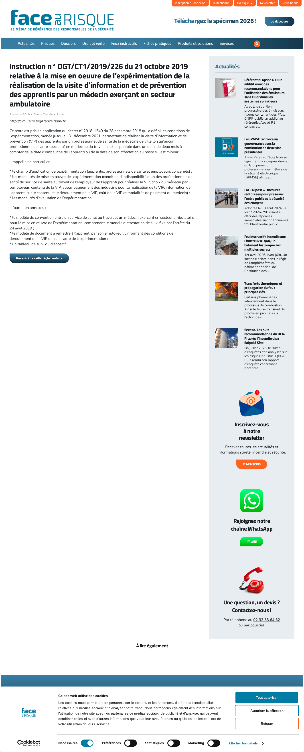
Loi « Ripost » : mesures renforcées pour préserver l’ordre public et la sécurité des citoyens (264, 196)
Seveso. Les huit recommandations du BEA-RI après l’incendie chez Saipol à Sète (265, 336)
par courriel (254, 625)
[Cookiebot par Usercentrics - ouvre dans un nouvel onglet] (28, 743)
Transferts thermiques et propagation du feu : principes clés (263, 287)
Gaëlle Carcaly (43, 114)
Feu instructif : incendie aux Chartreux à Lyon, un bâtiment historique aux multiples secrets (265, 243)
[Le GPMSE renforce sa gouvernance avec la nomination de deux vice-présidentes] (226, 140)
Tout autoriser (267, 697)
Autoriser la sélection (267, 711)
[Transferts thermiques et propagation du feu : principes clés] (226, 284)
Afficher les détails (243, 743)
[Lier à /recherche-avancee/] (257, 44)
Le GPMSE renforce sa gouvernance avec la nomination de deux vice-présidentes (263, 145)
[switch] (130, 743)
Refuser (267, 723)
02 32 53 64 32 (266, 619)
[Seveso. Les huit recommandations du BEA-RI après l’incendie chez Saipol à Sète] (226, 330)
